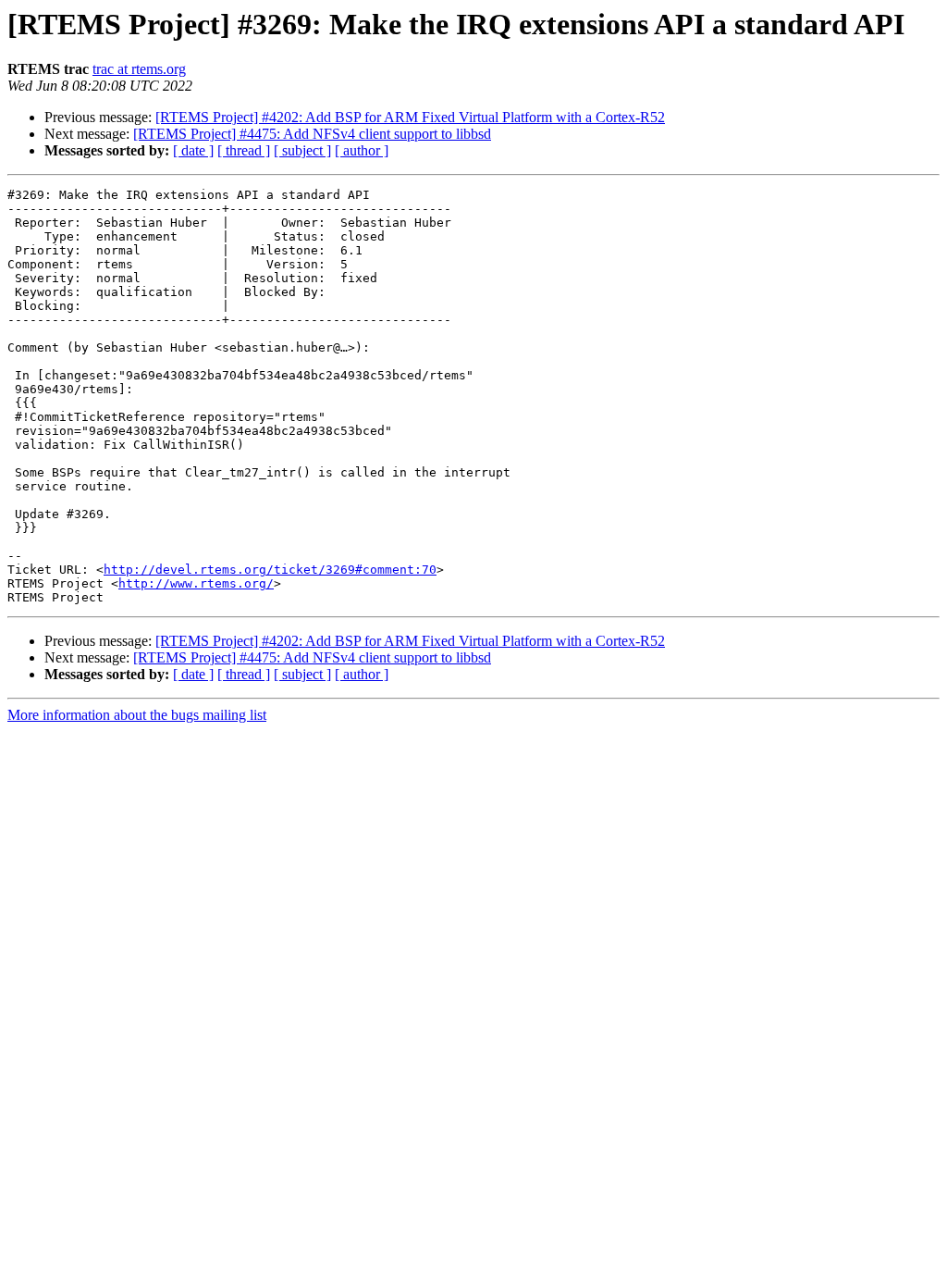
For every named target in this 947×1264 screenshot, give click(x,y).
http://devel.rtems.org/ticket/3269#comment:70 (270, 569)
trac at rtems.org (139, 69)
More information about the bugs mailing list (136, 715)
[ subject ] (302, 150)
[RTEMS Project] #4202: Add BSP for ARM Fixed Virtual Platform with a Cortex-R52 (410, 117)
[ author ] (361, 150)
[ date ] (193, 150)
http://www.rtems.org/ (196, 583)
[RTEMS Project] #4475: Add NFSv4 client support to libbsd (312, 134)
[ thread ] (243, 150)
